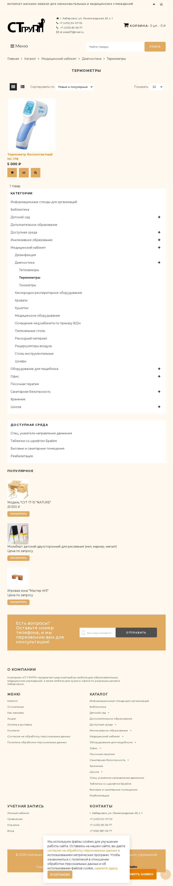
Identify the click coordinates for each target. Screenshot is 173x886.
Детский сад (20, 217)
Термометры (29, 277)
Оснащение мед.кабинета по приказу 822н (48, 323)
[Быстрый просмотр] (35, 172)
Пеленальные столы (30, 331)
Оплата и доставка (19, 724)
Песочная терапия (25, 384)
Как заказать (15, 712)
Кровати (21, 300)
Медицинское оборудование (37, 316)
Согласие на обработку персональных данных (38, 736)
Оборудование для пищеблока (34, 369)
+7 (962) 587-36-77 (101, 830)
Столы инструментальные (34, 354)
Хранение (18, 399)
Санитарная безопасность (30, 392)
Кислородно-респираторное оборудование (48, 293)
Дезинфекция (25, 255)
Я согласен (60, 874)
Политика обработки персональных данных (36, 742)
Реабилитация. (22, 456)
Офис (15, 376)
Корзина (13, 824)
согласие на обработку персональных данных (82, 850)
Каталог (30, 59)
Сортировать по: (42, 87)
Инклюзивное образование (32, 240)
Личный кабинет (18, 813)
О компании (15, 706)
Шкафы (20, 361)
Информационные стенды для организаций (44, 202)
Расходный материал (31, 338)
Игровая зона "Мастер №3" (28, 591)
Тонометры (27, 285)
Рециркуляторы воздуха (33, 346)
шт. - (148, 26)
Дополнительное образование (34, 225)
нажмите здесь (106, 868)
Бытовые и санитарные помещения (37, 448)
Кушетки (21, 308)
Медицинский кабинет (59, 59)
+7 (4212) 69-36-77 (70, 27)
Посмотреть (18, 514)
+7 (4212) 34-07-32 (70, 23)
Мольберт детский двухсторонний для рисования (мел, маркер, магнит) (62, 546)
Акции (11, 718)
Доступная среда (24, 232)
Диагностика (91, 59)
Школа (16, 407)
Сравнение (15, 819)
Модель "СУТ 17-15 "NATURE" (29, 502)
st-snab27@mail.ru (72, 32)
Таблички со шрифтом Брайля (34, 441)
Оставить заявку (137, 874)
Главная (13, 59)
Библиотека (20, 209)
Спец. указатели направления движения (41, 433)
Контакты (13, 730)
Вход (10, 830)
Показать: (141, 87)
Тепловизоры (29, 270)
